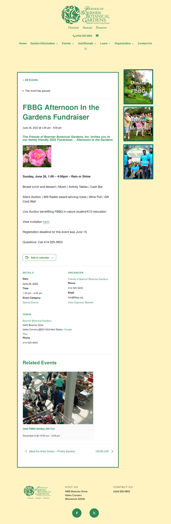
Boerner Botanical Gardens (37, 320)
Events (66, 43)
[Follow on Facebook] (76, 513)
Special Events (30, 302)
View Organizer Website (80, 302)
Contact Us (145, 43)
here (46, 221)
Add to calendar (40, 257)
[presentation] (58, 398)
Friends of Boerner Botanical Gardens (88, 279)
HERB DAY (103, 451)
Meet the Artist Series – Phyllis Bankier (52, 451)
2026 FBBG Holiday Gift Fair (39, 428)
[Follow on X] (94, 513)
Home (23, 43)
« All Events (30, 80)
